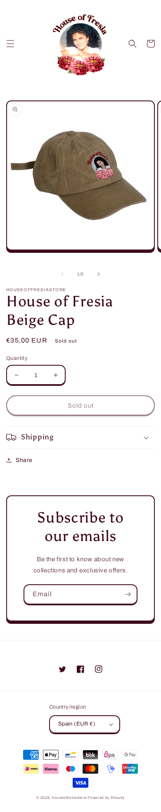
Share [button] (24, 460)
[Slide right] (99, 274)
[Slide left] (62, 274)
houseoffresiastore (69, 798)
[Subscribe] (127, 594)
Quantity (17, 358)
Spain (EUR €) (76, 724)
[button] (10, 44)
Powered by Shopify (106, 798)
